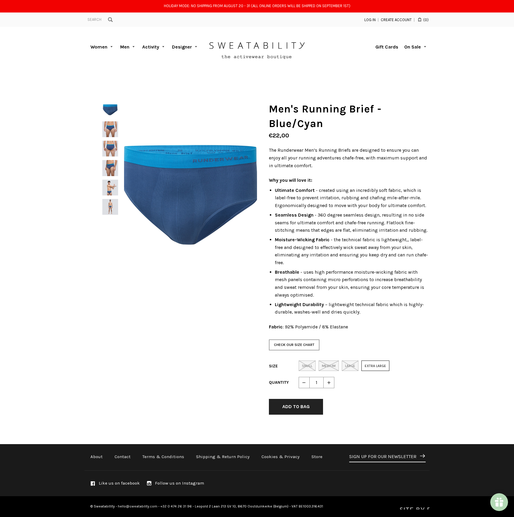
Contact (123, 456)
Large (350, 366)
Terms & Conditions (163, 456)
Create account (396, 20)
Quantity (279, 382)
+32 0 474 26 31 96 (176, 506)
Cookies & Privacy (280, 456)
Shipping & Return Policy (223, 456)
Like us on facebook (119, 483)
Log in (370, 20)
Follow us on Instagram (179, 483)
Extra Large (375, 366)
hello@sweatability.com (137, 506)
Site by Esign (414, 507)
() (426, 20)
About (96, 456)
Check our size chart (294, 345)
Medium (329, 366)
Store (316, 456)
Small (307, 366)
